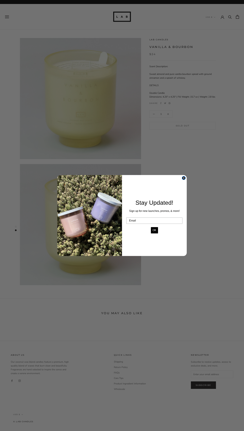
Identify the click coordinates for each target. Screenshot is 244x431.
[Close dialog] (183, 178)
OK (154, 230)
